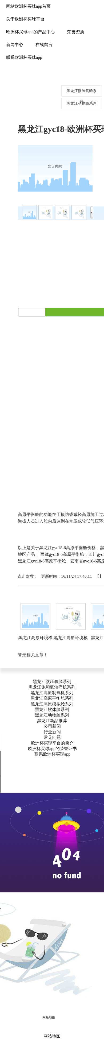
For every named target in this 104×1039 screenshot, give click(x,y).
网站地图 (48, 1017)
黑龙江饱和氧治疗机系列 (52, 687)
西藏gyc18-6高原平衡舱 (62, 554)
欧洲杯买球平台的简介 (52, 743)
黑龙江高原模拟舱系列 (52, 704)
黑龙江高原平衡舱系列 (52, 698)
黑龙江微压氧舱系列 (52, 681)
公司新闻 (52, 726)
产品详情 (31, 312)
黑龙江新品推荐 (52, 720)
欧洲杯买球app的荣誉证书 (52, 748)
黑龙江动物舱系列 (52, 715)
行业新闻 (52, 732)
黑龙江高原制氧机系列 (52, 692)
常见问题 (52, 737)
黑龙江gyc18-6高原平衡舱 (42, 561)
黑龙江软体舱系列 (52, 709)
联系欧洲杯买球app (52, 754)
